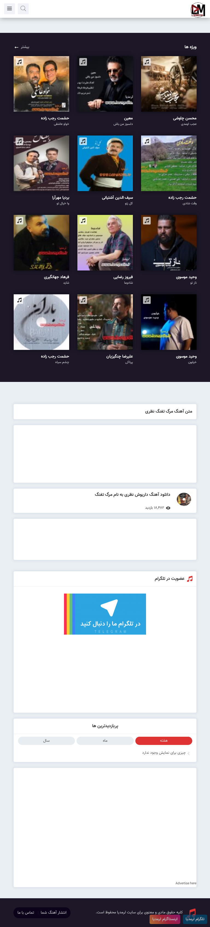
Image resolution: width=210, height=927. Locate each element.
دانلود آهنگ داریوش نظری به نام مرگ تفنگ (132, 494)
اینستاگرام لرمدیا (164, 919)
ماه (105, 741)
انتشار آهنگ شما (53, 913)
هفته (164, 741)
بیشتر (25, 47)
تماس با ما (26, 913)
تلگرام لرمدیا (195, 919)
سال (46, 741)
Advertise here (186, 883)
